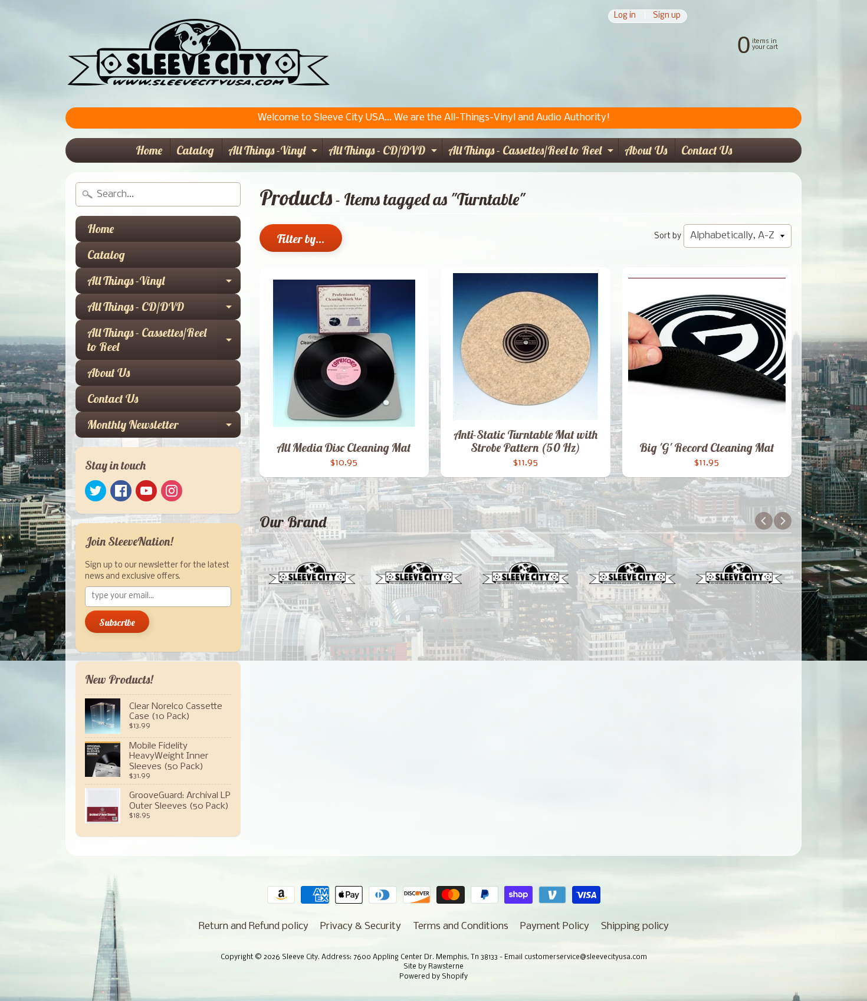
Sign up (667, 16)
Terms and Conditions (460, 926)
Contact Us (706, 150)
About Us (646, 150)
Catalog (195, 150)
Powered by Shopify (433, 976)
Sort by (667, 236)
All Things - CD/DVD (384, 152)
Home (149, 150)
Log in (625, 16)
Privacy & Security (360, 926)
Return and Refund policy (253, 926)
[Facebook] (121, 490)
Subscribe (117, 622)
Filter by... (300, 238)
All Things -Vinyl (274, 152)
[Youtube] (146, 490)
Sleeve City (300, 957)
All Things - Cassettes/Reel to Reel (532, 152)
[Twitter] (95, 490)
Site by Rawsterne (433, 966)
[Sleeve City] (198, 53)
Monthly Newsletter (164, 427)
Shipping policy (635, 926)
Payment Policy (554, 926)
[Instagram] (171, 490)
